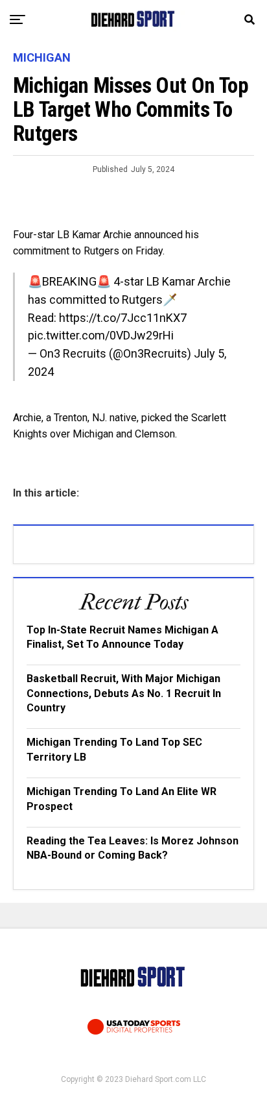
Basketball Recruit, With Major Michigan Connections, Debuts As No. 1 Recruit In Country (124, 693)
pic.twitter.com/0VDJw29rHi (101, 335)
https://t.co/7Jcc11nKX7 (123, 318)
